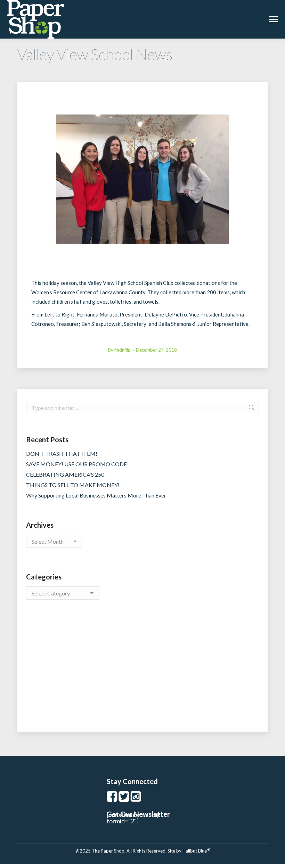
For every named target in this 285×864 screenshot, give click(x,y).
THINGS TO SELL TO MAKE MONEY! (73, 485)
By (119, 350)
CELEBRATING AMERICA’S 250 (65, 474)
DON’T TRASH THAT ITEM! (61, 453)
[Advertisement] (142, 672)
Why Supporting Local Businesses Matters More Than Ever (96, 495)
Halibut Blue (196, 851)
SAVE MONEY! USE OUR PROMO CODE (76, 464)
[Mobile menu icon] (273, 19)
